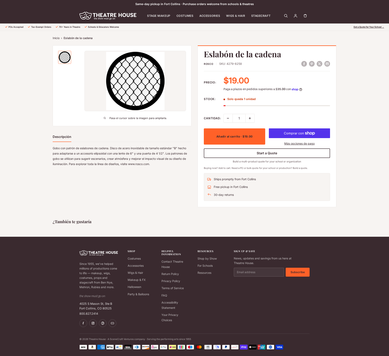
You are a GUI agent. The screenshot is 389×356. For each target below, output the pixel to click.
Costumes (184, 15)
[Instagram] (93, 323)
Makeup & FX (137, 279)
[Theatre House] (107, 16)
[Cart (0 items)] (305, 15)
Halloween (134, 287)
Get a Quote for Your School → (369, 27)
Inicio (56, 38)
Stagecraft (261, 15)
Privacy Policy (170, 281)
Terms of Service (172, 288)
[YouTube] (112, 323)
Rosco (208, 63)
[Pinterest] (103, 323)
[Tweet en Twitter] (319, 63)
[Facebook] (83, 323)
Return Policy (170, 274)
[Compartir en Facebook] (304, 63)
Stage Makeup (158, 15)
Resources (204, 272)
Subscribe (298, 272)
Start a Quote (267, 153)
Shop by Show (207, 258)
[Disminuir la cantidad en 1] (228, 118)
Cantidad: (212, 118)
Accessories (209, 15)
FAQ (164, 295)
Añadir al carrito (234, 136)
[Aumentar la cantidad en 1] (250, 118)
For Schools (205, 265)
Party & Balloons (138, 294)
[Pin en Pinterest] (312, 63)
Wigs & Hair (235, 15)
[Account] (295, 15)
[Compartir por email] (327, 63)
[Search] (285, 15)
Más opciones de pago (299, 143)
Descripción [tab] (62, 137)
